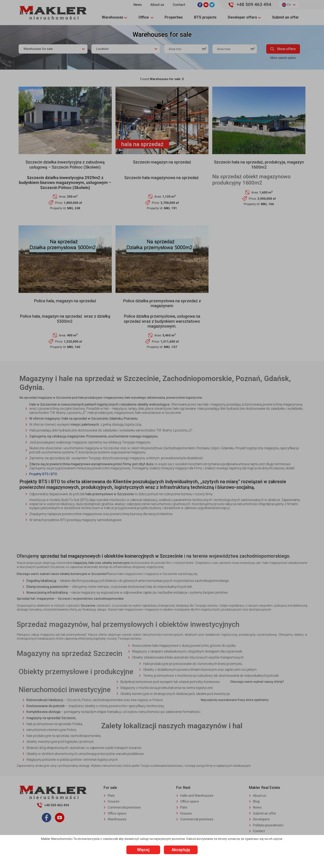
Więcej (143, 849)
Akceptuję (181, 849)
